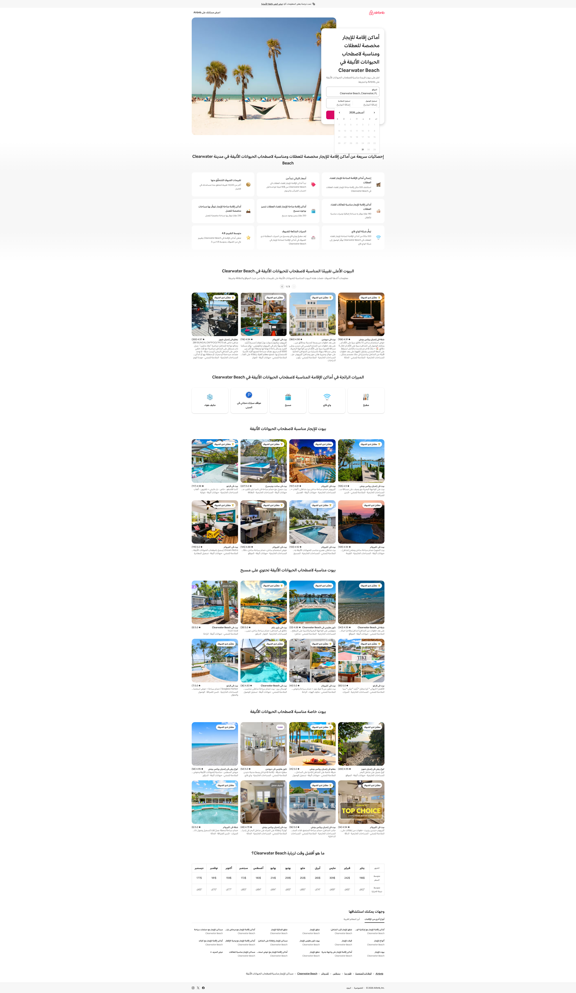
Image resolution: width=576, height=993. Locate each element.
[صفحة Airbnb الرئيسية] (376, 12)
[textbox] (366, 105)
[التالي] (282, 286)
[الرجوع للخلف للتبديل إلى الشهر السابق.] (374, 112)
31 (363, 149)
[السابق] (293, 286)
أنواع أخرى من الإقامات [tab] (374, 919)
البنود (348, 988)
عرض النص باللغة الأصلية (272, 4)
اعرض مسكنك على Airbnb (207, 12)
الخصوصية (358, 988)
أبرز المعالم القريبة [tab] (352, 919)
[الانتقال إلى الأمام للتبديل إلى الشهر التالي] (339, 112)
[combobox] (353, 93)
